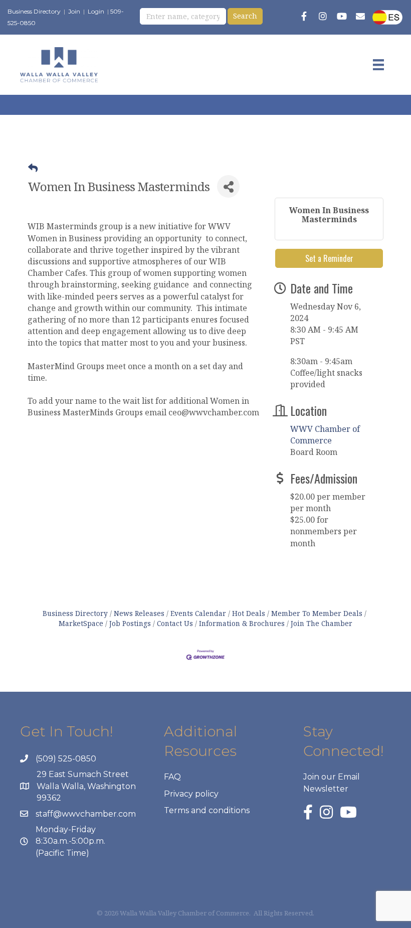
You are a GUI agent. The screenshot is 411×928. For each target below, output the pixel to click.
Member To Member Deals (316, 613)
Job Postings (130, 623)
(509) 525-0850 (66, 758)
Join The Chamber (321, 623)
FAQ (172, 777)
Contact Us (175, 623)
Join (74, 11)
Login (96, 11)
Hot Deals (248, 613)
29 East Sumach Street (83, 774)
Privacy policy (191, 794)
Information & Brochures (242, 623)
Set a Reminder (329, 258)
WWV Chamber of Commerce (325, 434)
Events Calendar (198, 613)
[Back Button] (33, 168)
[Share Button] (228, 186)
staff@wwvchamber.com (86, 814)
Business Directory (34, 11)
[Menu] (378, 64)
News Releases (139, 613)
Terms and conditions (207, 810)
